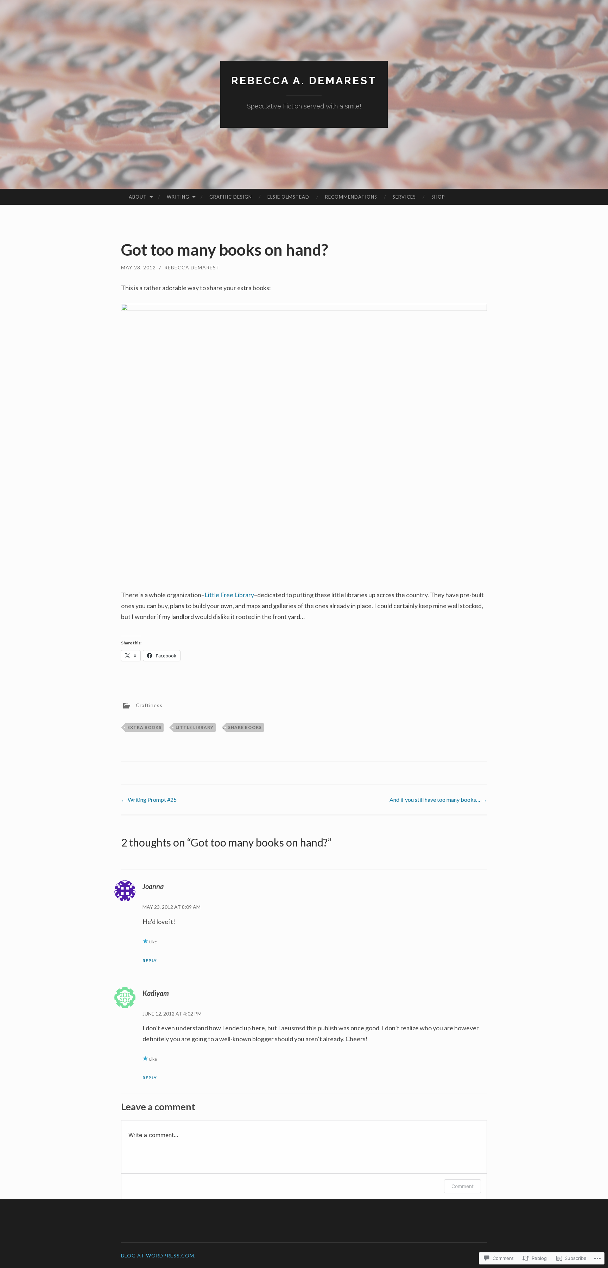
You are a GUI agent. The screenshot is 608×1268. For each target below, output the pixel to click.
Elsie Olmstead (288, 197)
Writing (178, 197)
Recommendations (351, 197)
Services (404, 197)
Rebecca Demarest (192, 267)
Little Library (195, 727)
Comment (462, 1186)
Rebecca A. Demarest (304, 80)
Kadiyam (155, 993)
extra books (144, 727)
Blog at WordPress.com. (158, 1255)
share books (245, 727)
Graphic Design (230, 197)
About (138, 197)
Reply (149, 960)
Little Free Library (229, 595)
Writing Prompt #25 (149, 799)
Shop (438, 197)
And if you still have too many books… (438, 799)
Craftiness (149, 705)
